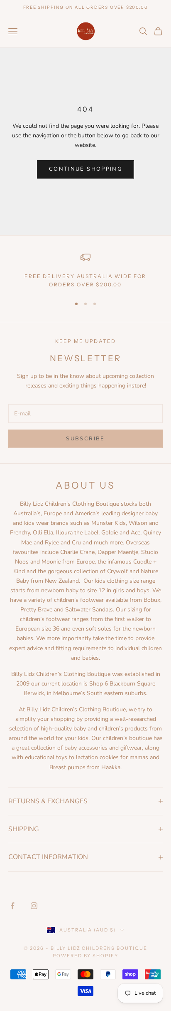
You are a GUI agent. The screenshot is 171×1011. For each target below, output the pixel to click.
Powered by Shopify (86, 956)
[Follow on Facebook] (12, 906)
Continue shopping (85, 169)
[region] (85, 270)
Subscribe (85, 438)
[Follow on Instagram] (34, 906)
